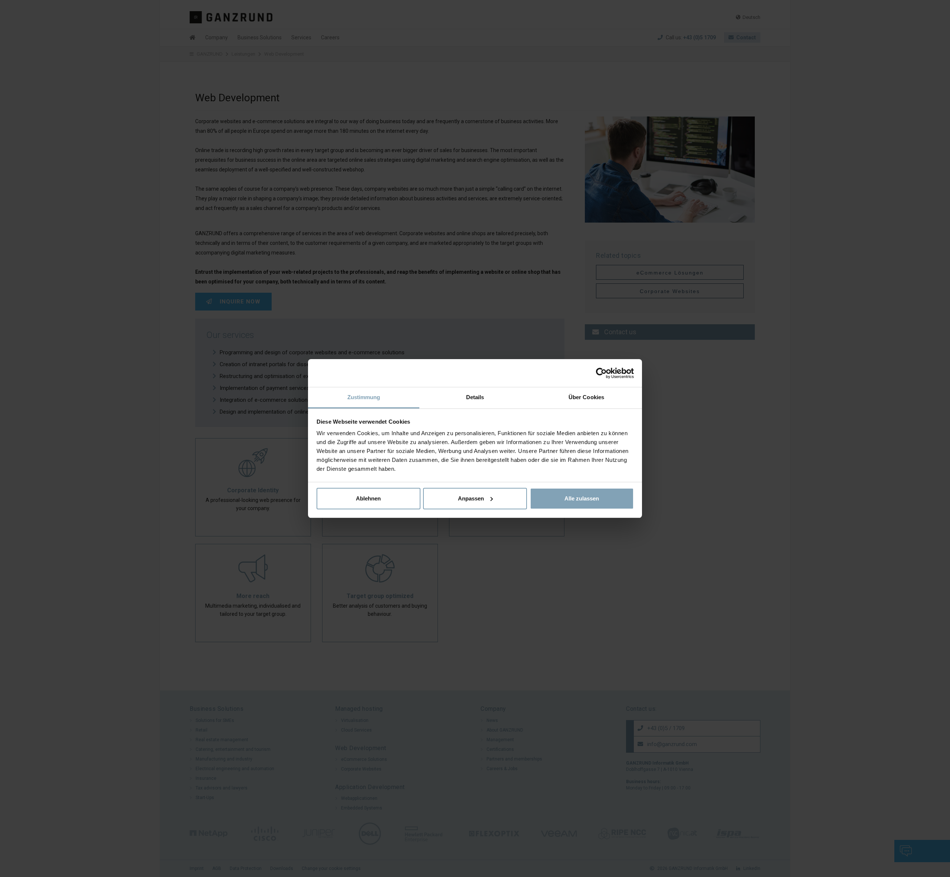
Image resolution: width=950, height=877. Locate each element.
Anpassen (471, 498)
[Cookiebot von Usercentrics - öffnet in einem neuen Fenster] (601, 373)
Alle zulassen (581, 498)
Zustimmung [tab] (363, 397)
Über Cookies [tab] (586, 397)
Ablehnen (368, 498)
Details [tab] (475, 397)
